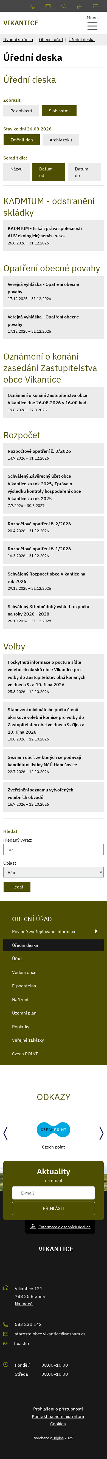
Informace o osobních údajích (64, 1226)
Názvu (16, 169)
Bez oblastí (21, 110)
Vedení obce (24, 972)
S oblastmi (59, 110)
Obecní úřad (51, 39)
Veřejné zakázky (28, 1040)
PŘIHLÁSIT (53, 1208)
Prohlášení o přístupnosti (58, 1409)
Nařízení (20, 999)
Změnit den (21, 140)
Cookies (58, 1423)
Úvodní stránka (18, 39)
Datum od (46, 172)
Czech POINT (25, 1053)
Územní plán (24, 1013)
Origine (58, 1437)
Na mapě (24, 1303)
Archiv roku (61, 140)
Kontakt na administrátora (58, 1416)
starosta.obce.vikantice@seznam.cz (50, 1334)
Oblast (9, 863)
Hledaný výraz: (17, 840)
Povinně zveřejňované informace (44, 931)
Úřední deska (82, 39)
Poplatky (20, 1026)
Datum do (81, 172)
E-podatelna (24, 985)
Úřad (17, 958)
